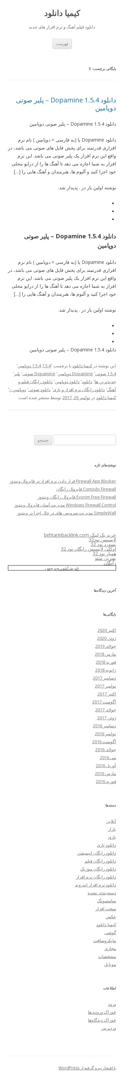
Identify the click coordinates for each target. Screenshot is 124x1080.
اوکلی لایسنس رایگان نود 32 (88, 549)
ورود (112, 1004)
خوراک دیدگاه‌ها (102, 1020)
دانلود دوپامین (67, 382)
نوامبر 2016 (105, 734)
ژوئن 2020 (106, 638)
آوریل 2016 (106, 765)
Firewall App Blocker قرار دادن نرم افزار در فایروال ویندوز (63, 481)
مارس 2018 (105, 654)
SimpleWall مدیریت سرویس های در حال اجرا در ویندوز (66, 513)
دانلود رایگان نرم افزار (96, 877)
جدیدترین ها (105, 382)
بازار (112, 829)
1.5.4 (46, 366)
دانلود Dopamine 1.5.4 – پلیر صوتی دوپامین (66, 103)
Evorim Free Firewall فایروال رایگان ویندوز (77, 497)
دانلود (87, 382)
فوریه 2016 (106, 781)
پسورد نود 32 (103, 544)
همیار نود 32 (104, 553)
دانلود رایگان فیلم (100, 861)
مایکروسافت (104, 940)
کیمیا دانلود (62, 13)
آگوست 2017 (104, 702)
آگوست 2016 (104, 742)
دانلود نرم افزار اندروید (95, 885)
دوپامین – (17, 389)
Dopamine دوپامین (75, 374)
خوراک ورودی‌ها (102, 1012)
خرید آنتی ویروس (62, 568)
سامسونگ (106, 901)
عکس (110, 917)
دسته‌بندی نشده (102, 893)
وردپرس (108, 1028)
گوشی (110, 932)
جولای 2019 (105, 646)
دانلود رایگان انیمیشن (96, 853)
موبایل (110, 964)
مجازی (110, 948)
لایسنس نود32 (102, 539)
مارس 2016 (105, 773)
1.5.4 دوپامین (29, 366)
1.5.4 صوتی (105, 374)
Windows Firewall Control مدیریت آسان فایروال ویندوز (65, 505)
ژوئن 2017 (106, 718)
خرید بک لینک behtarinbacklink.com (80, 535)
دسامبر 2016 (104, 726)
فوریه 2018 (106, 662)
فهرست (62, 43)
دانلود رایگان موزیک (98, 869)
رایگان (110, 563)
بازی (112, 837)
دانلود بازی (106, 845)
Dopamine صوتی (38, 374)
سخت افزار (106, 909)
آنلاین (111, 821)
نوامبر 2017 (105, 686)
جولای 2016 (105, 749)
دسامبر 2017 (104, 678)
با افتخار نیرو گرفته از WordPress (87, 1068)
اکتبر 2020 (107, 630)
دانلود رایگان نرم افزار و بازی (79, 389)
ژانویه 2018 (105, 670)
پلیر (17, 374)
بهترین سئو (105, 558)
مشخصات (107, 956)
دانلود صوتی (39, 389)
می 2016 (108, 757)
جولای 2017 (105, 710)
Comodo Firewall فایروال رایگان (86, 489)
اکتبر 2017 (107, 694)
